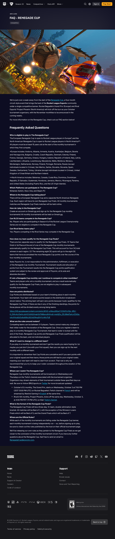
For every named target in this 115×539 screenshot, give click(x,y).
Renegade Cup (57, 100)
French (67, 390)
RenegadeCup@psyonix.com (22, 440)
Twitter (45, 383)
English (43, 394)
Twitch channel (50, 400)
